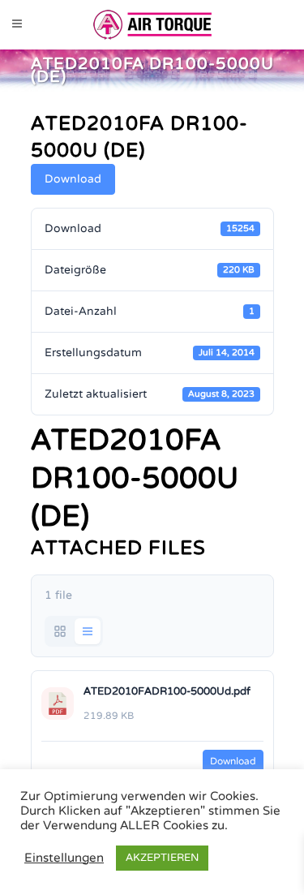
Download (73, 179)
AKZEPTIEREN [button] (162, 857)
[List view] (88, 631)
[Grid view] (60, 631)
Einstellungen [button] (64, 858)
